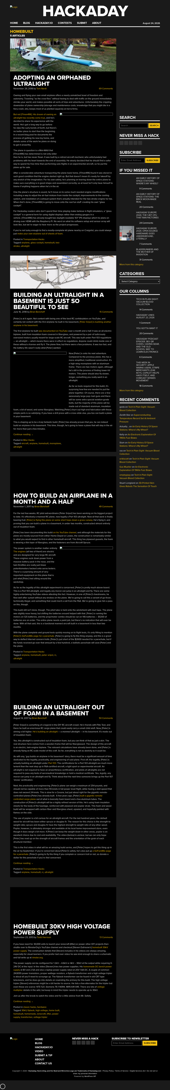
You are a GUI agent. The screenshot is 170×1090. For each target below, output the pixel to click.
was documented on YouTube (53, 331)
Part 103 (52, 763)
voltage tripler (40, 1017)
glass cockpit (37, 242)
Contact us (140, 143)
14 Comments (146, 309)
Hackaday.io (44, 23)
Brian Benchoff (37, 311)
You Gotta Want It (147, 328)
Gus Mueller (125, 466)
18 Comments (146, 385)
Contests (65, 23)
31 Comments (146, 259)
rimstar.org (37, 957)
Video (39, 1051)
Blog (26, 23)
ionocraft (41, 1013)
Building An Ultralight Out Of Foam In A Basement (59, 710)
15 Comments (106, 311)
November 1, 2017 (22, 506)
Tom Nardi (41, 88)
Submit (82, 23)
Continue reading (23, 434)
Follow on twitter (126, 143)
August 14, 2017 (21, 718)
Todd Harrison (44, 937)
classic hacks (29, 1007)
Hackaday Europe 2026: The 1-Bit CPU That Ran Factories (147, 215)
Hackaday (85, 11)
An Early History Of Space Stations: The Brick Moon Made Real (148, 198)
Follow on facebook (122, 143)
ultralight (25, 246)
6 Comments (145, 357)
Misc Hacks (28, 440)
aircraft (25, 443)
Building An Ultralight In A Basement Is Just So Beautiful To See (58, 301)
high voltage (42, 1010)
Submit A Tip (43, 1055)
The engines (19, 551)
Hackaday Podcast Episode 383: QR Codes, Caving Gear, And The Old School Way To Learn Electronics (147, 345)
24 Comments (146, 223)
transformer (26, 1017)
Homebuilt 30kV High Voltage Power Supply (61, 929)
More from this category (131, 264)
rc (55, 655)
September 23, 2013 (23, 937)
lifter (49, 1013)
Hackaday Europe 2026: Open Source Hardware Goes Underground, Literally (147, 233)
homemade (30, 1013)
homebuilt (50, 242)
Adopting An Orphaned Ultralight (52, 80)
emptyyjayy (125, 475)
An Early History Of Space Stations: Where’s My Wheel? (148, 181)
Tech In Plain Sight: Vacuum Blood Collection (147, 302)
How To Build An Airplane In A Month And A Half (62, 498)
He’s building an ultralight (45, 731)
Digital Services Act (137, 1071)
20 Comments (146, 207)
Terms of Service (121, 1071)
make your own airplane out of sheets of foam (40, 233)
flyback (31, 1010)
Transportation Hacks (33, 239)
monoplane (55, 443)
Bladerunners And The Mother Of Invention (147, 252)
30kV (24, 1010)
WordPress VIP (90, 1076)
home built (54, 1010)
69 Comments (105, 88)
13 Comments (106, 937)
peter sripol (47, 655)
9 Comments (145, 188)
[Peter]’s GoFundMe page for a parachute (33, 636)
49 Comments (106, 506)
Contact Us (43, 1063)
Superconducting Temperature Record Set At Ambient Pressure (137, 418)
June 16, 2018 (20, 311)
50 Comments (105, 718)
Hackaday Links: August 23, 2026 (145, 316)
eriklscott (124, 458)
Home (14, 23)
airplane (26, 242)
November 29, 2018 (23, 88)
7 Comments (145, 244)
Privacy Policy (108, 1071)
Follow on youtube (131, 143)
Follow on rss (135, 143)
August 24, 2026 (151, 23)
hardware (41, 1007)
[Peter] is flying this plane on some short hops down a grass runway (59, 520)
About (96, 23)
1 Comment (144, 322)
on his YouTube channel (64, 532)
